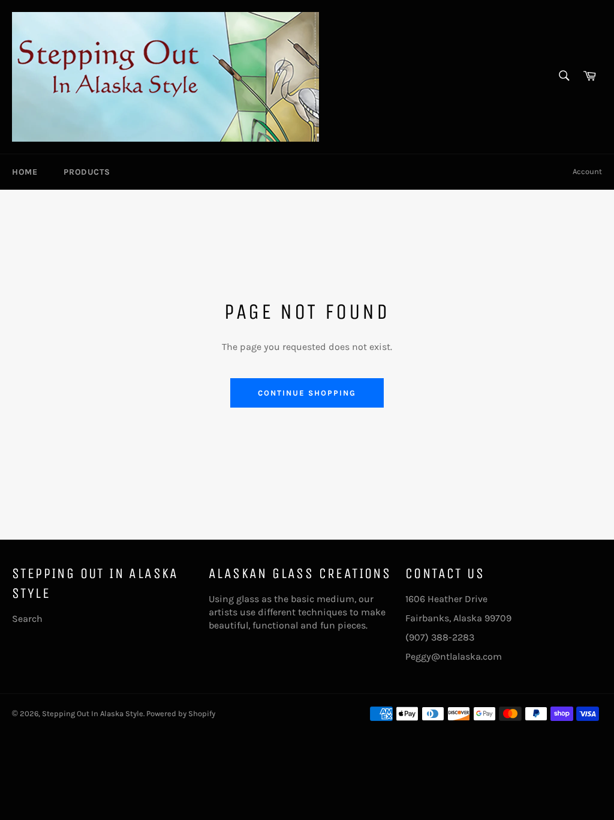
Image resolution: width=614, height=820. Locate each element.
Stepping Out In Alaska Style (92, 713)
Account (587, 171)
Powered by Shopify (180, 713)
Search (27, 618)
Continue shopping (307, 392)
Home (24, 172)
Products (87, 172)
